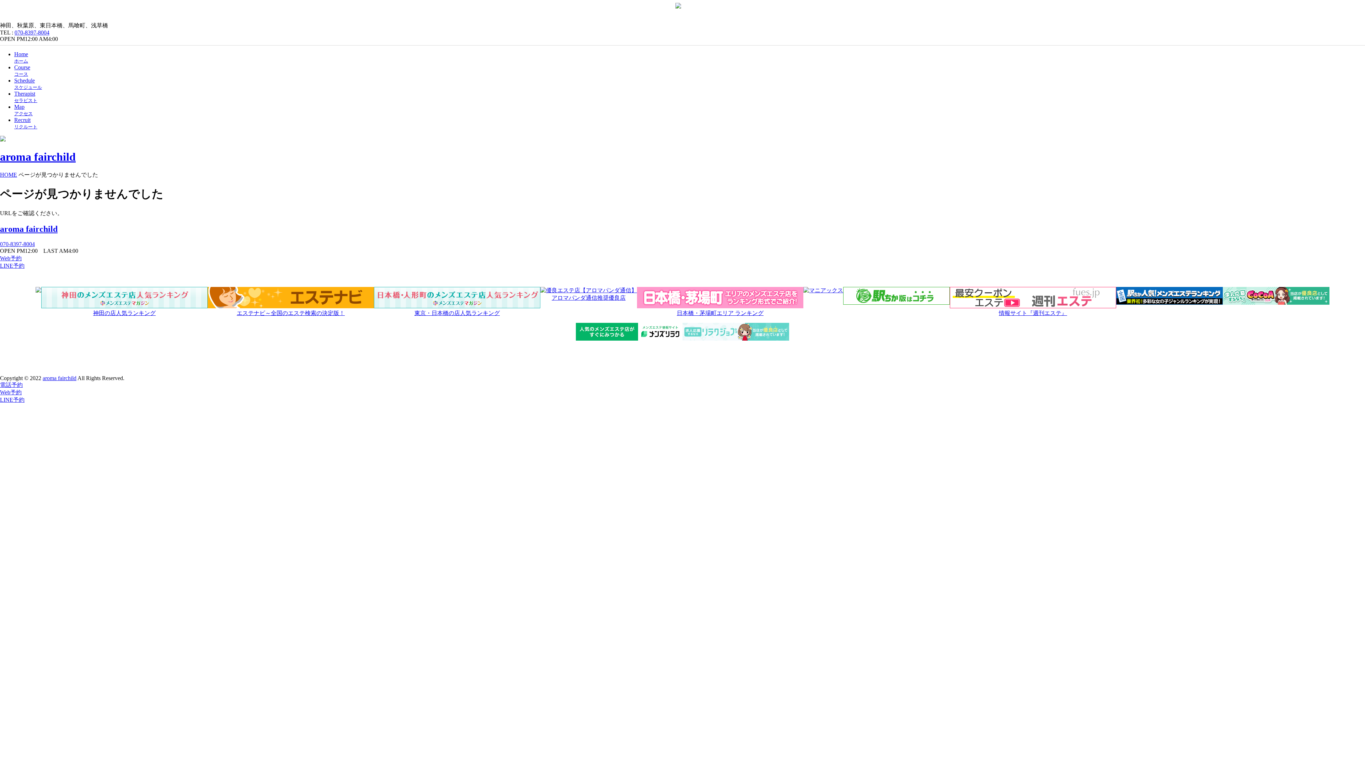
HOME (8, 175)
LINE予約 (12, 266)
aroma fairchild (29, 229)
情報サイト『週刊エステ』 (1033, 313)
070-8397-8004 (32, 33)
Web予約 (11, 258)
